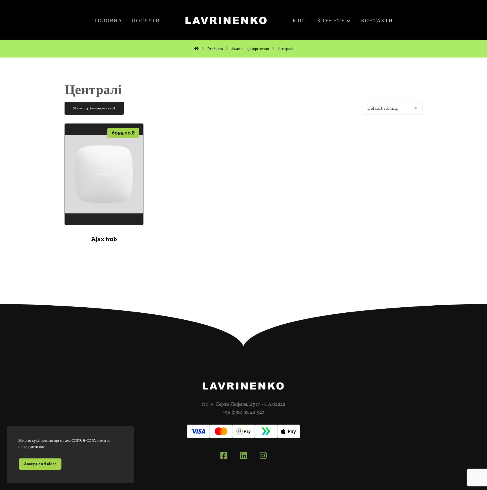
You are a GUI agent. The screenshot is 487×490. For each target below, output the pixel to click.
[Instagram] (263, 456)
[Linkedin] (243, 456)
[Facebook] (224, 456)
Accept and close (40, 464)
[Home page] (196, 48)
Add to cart (107, 207)
